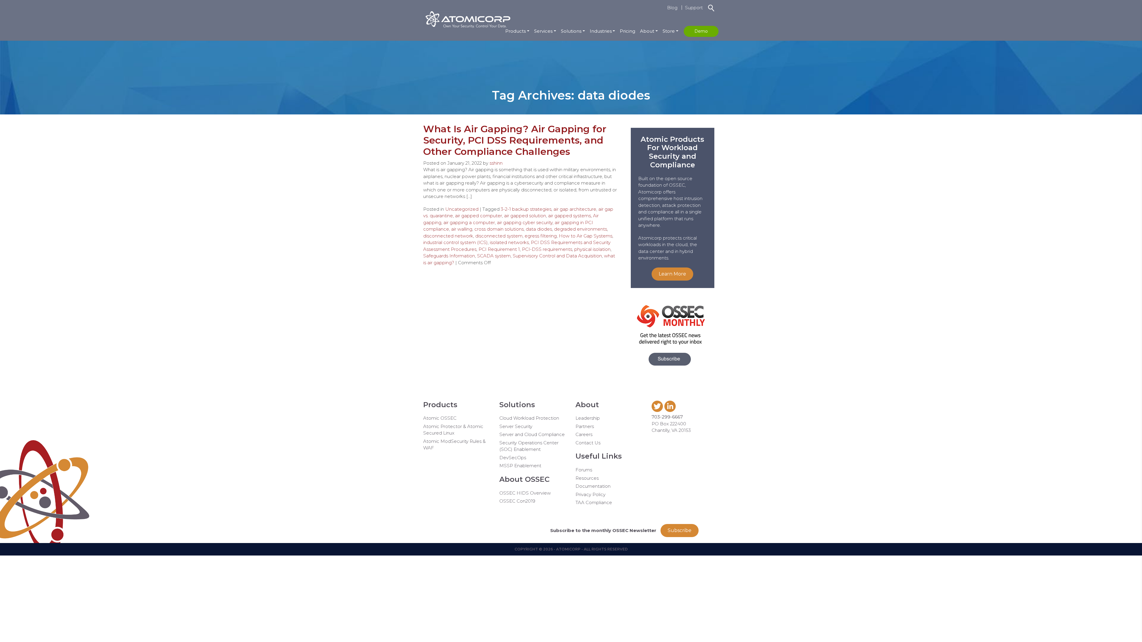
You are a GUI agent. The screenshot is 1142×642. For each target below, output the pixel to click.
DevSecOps (512, 457)
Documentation (593, 486)
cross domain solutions (499, 229)
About (647, 31)
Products (515, 31)
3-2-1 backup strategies (526, 209)
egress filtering (541, 236)
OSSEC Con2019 (517, 501)
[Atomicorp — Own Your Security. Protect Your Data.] (467, 18)
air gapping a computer (469, 222)
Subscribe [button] (679, 530)
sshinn (496, 163)
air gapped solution (525, 215)
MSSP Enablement (520, 465)
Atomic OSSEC (440, 418)
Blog (672, 7)
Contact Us (587, 443)
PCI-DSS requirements (547, 249)
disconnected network (448, 236)
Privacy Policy (590, 494)
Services (543, 31)
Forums (583, 470)
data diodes (539, 229)
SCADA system (494, 256)
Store (669, 31)
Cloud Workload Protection (529, 418)
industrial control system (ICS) (455, 242)
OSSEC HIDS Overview (525, 493)
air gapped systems (569, 215)
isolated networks (509, 242)
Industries (601, 31)
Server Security (515, 426)
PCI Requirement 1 (499, 249)
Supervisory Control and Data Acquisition (557, 256)
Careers (583, 434)
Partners (584, 426)
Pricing (627, 31)
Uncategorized (462, 209)
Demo (701, 31)
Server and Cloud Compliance (532, 434)
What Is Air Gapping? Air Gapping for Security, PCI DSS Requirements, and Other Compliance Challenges (514, 140)
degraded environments (580, 229)
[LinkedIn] (670, 410)
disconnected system (499, 236)
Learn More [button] (672, 274)
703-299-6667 (667, 417)
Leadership (587, 418)
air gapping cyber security (525, 222)
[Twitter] (658, 410)
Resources (587, 478)
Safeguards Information (449, 256)
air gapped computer (478, 215)
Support (694, 7)
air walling (461, 229)
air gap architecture (574, 209)
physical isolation (592, 249)
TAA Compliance (593, 502)
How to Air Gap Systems (585, 236)
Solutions (571, 31)
